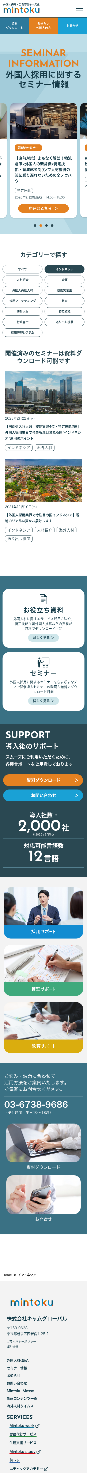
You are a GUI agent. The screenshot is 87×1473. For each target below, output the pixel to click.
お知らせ (13, 1375)
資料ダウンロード (14, 25)
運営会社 (13, 1346)
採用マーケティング (22, 300)
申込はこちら (43, 208)
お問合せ (72, 25)
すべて (22, 269)
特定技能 (24, 190)
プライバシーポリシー (21, 1341)
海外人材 (44, 448)
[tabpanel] (43, 160)
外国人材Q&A (18, 1360)
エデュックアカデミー (26, 1468)
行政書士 (23, 322)
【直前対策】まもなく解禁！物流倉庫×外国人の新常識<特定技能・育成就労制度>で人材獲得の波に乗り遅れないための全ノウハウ (43, 169)
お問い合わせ (17, 1383)
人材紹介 (44, 530)
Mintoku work (22, 1425)
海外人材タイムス (20, 1406)
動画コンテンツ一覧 (22, 1398)
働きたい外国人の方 (43, 25)
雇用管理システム (22, 332)
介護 (65, 279)
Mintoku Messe (20, 1391)
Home (7, 1274)
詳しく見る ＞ (43, 637)
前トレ (15, 1460)
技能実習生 (64, 290)
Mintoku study (22, 1451)
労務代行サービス (23, 1434)
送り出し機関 (18, 539)
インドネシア (18, 448)
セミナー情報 (17, 1368)
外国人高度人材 (22, 290)
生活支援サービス (23, 1442)
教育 (65, 300)
